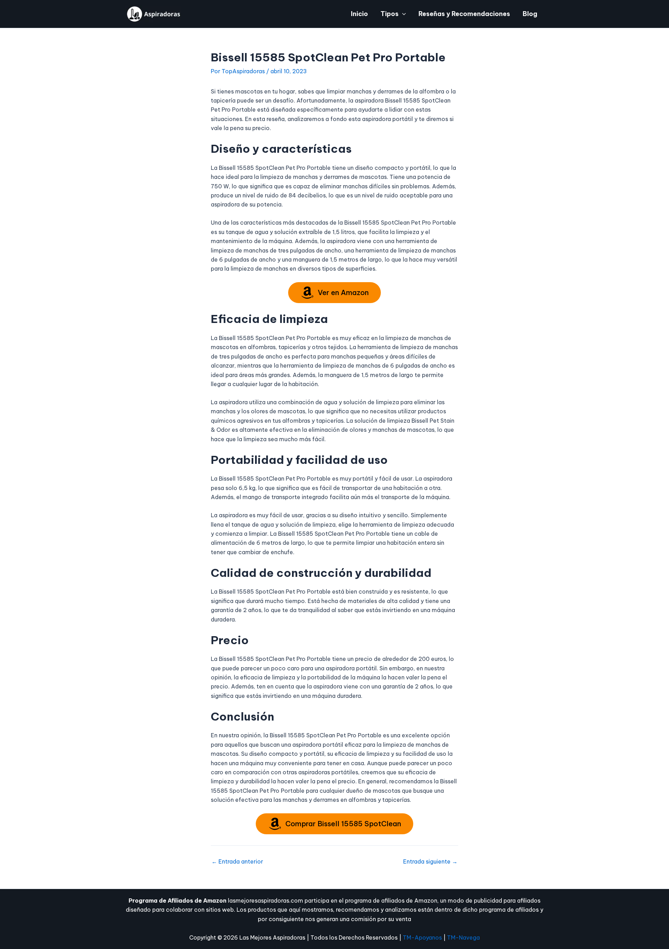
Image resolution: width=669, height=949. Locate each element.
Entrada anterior (237, 861)
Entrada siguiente (430, 861)
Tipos (389, 14)
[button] (402, 14)
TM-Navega (463, 937)
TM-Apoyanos (422, 937)
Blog (530, 14)
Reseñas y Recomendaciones (464, 14)
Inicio (359, 14)
